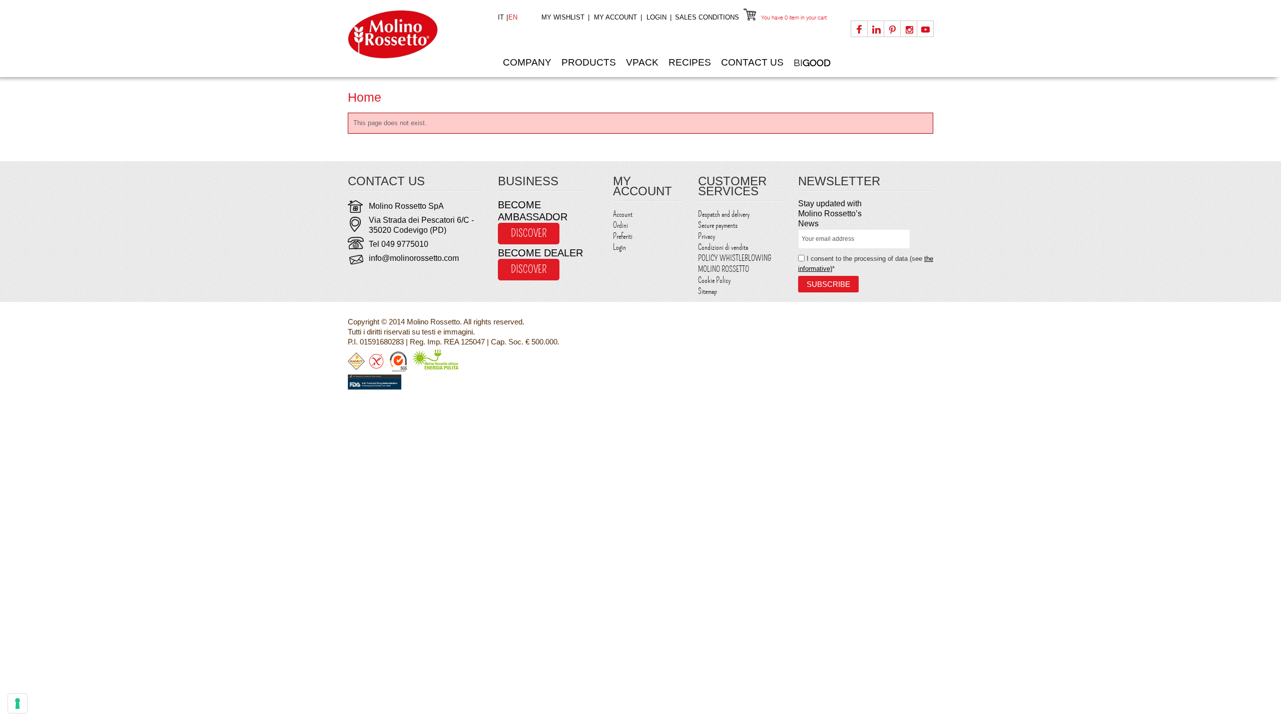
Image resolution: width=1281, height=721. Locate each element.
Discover (528, 233)
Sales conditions (707, 17)
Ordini (620, 225)
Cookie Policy (714, 280)
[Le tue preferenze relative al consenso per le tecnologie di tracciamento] (17, 703)
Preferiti (622, 236)
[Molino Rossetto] (415, 34)
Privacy (706, 236)
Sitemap (707, 291)
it (502, 17)
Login (657, 17)
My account (615, 17)
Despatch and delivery (724, 214)
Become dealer (540, 252)
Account (622, 214)
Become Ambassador (532, 210)
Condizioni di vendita (723, 247)
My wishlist (562, 17)
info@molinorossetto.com (414, 258)
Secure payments (718, 225)
